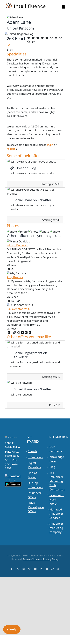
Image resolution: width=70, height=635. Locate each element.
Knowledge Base (56, 459)
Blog (52, 467)
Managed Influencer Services (56, 514)
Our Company (55, 449)
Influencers (35, 457)
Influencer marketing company (56, 528)
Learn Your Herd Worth (56, 499)
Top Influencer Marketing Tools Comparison (56, 481)
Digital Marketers (34, 465)
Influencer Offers (34, 495)
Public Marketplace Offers (35, 507)
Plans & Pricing (32, 475)
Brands (32, 451)
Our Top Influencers (35, 485)
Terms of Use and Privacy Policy (41, 559)
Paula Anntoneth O (18, 309)
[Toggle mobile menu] (63, 6)
